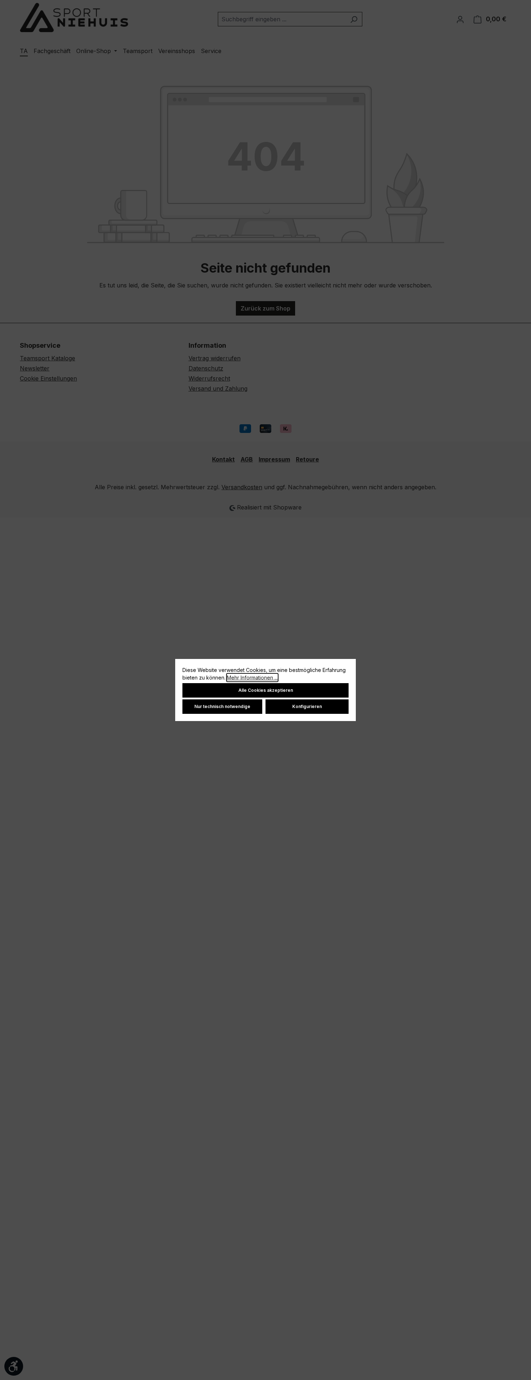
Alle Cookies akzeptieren (265, 690)
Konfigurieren (307, 706)
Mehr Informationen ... (252, 677)
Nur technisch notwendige (222, 706)
